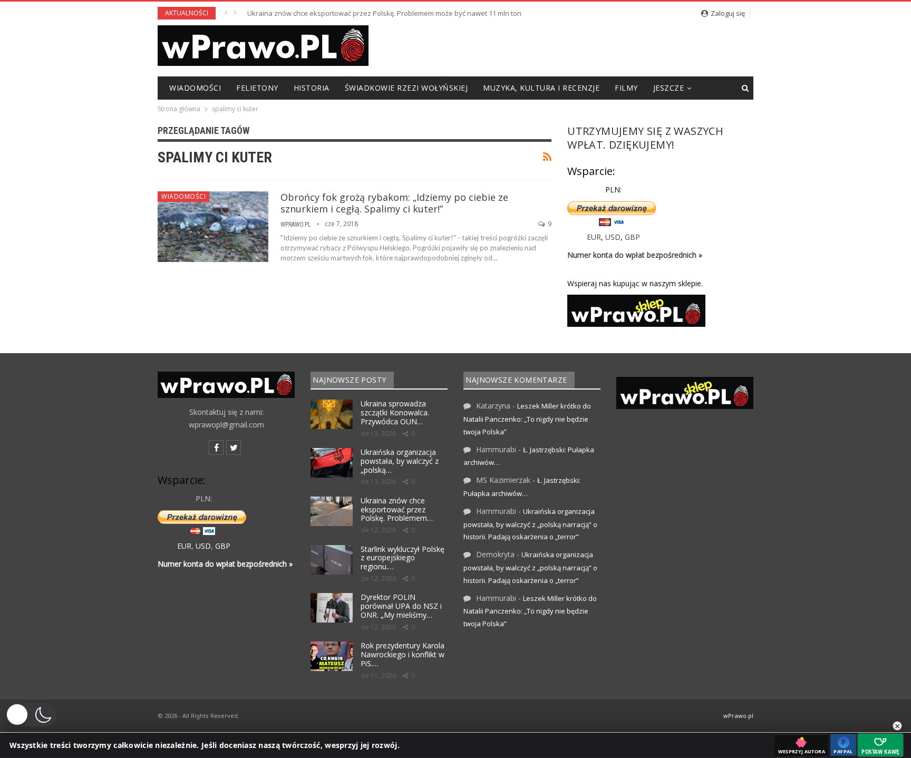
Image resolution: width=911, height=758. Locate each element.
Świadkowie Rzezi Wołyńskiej (406, 88)
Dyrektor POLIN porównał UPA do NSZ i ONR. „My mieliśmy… (401, 606)
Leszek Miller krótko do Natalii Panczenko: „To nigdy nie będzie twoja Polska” (527, 418)
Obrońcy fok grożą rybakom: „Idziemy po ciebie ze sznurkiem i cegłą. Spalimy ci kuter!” (394, 203)
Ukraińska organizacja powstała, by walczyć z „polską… (400, 461)
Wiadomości (195, 88)
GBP (632, 237)
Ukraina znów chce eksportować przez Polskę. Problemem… (397, 509)
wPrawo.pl (738, 716)
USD (613, 237)
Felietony (257, 88)
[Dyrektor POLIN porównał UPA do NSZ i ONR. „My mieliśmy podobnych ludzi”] (332, 608)
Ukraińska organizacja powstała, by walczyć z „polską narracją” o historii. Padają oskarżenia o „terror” (530, 524)
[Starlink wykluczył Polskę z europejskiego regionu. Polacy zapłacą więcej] (332, 560)
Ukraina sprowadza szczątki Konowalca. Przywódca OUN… (395, 412)
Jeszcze (668, 88)
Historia (311, 88)
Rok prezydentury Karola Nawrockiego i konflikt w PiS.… (402, 654)
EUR (594, 237)
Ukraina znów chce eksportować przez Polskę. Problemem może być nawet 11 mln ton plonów (397, 13)
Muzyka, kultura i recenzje (541, 88)
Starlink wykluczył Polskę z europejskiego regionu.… (402, 558)
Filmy (626, 88)
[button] (31, 714)
